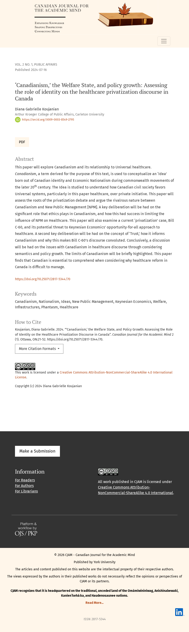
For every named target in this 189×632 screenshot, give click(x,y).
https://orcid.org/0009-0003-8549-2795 (47, 119)
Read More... (94, 603)
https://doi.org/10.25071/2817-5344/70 (42, 279)
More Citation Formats (38, 348)
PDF (22, 142)
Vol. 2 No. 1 (23, 65)
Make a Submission (37, 451)
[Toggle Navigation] (163, 41)
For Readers (25, 480)
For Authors (24, 485)
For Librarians (26, 491)
